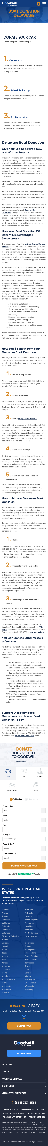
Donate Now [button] (24, 1026)
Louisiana (6, 969)
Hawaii (5, 946)
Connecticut (7, 929)
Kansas (5, 963)
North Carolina (31, 933)
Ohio (27, 939)
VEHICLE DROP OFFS (36, 1113)
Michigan (6, 983)
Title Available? (9, 853)
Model (5, 825)
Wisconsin (29, 986)
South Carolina (31, 956)
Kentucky (6, 966)
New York (29, 929)
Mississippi (6, 989)
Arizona (5, 916)
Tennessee (29, 963)
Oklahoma (29, 943)
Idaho (4, 949)
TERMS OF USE (27, 1109)
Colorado (6, 926)
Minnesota (6, 986)
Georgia (5, 943)
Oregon (28, 946)
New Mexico (30, 926)
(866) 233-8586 (11, 71)
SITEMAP (40, 1109)
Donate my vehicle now (24, 866)
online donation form (24, 736)
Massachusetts (8, 979)
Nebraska (29, 913)
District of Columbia (10, 936)
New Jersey (30, 923)
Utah (27, 969)
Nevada (28, 916)
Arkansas (6, 920)
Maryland (6, 976)
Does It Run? (8, 844)
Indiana (5, 956)
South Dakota (31, 959)
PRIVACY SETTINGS (37, 1117)
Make (4, 815)
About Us (7, 1064)
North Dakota (31, 936)
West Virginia (30, 983)
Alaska (5, 913)
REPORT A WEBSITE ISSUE (14, 1113)
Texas (27, 966)
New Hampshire (31, 920)
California (6, 923)
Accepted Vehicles (12, 1079)
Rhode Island (30, 953)
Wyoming (29, 989)
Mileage (6, 834)
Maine (4, 973)
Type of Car (7, 806)
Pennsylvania (30, 949)
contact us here (37, 632)
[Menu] (44, 3)
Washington (30, 979)
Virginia (28, 976)
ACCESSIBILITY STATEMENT (14, 1117)
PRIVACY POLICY (11, 1109)
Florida (5, 939)
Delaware (6, 933)
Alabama (5, 910)
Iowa (4, 959)
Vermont (28, 973)
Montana (29, 910)
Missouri (5, 993)
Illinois (4, 953)
